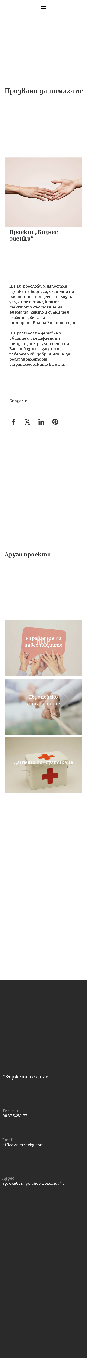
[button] (43, 8)
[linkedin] (41, 424)
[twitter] (27, 424)
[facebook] (13, 424)
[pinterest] (55, 424)
